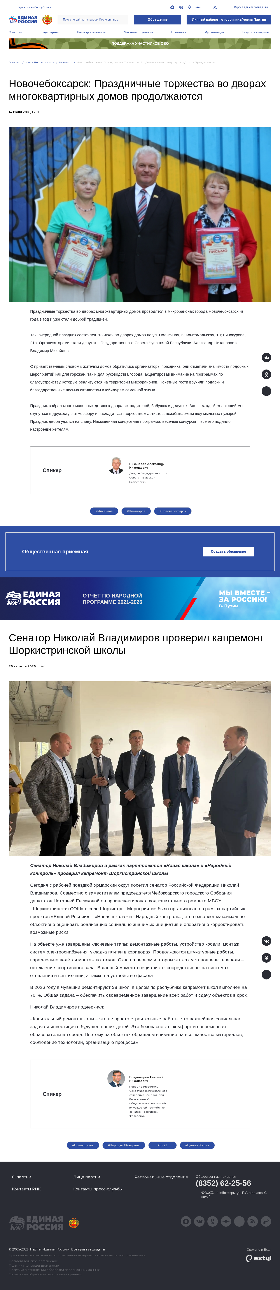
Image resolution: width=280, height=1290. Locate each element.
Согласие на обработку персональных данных (45, 1274)
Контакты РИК (26, 1189)
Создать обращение (228, 551)
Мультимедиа (214, 32)
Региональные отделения (161, 1177)
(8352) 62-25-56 (223, 1183)
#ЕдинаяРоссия (197, 1145)
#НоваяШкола (83, 1145)
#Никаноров (136, 511)
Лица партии (49, 32)
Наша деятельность (91, 32)
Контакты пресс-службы (98, 1189)
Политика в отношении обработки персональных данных (54, 1270)
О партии (15, 32)
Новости (65, 62)
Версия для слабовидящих (251, 7)
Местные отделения (138, 32)
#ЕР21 (162, 1145)
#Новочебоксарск (173, 511)
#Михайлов (104, 511)
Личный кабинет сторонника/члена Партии (229, 19)
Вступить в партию (255, 32)
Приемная (178, 32)
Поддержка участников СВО (140, 43)
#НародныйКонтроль (124, 1145)
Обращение (158, 19)
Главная (14, 62)
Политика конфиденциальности (34, 1266)
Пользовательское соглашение (33, 1261)
